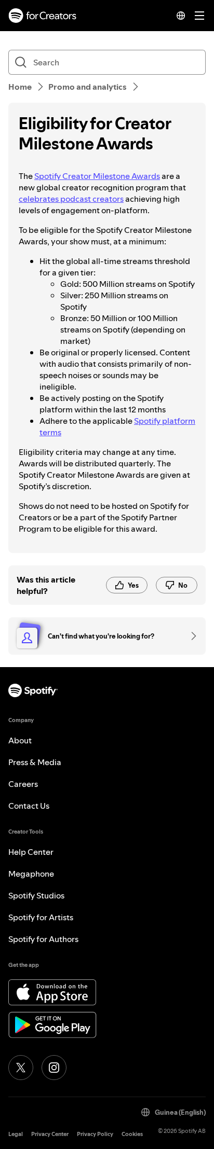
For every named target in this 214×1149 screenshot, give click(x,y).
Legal (15, 1134)
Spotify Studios (36, 895)
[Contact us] (190, 636)
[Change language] (181, 15)
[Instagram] (54, 1067)
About (20, 740)
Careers (23, 784)
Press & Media (34, 762)
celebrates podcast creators (71, 198)
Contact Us (28, 805)
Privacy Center (50, 1134)
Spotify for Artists (40, 917)
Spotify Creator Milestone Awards (97, 176)
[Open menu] (199, 15)
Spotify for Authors (43, 939)
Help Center (31, 851)
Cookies (132, 1134)
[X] (20, 1067)
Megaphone (31, 873)
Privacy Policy (95, 1134)
